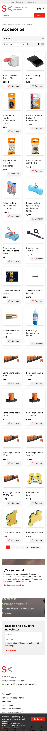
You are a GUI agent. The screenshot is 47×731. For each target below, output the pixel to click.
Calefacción (7, 694)
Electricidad (7, 701)
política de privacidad (25, 643)
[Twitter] (6, 608)
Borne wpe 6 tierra (34, 532)
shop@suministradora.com (15, 604)
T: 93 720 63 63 (9, 677)
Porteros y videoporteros (13, 698)
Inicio (4, 24)
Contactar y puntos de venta (26, 2)
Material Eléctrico (15, 24)
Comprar (15, 86)
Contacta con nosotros (13, 585)
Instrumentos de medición (13, 712)
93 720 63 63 (10, 599)
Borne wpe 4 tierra (11, 532)
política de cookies (10, 727)
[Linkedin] (6, 613)
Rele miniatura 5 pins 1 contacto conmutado (10, 205)
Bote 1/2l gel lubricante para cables (33, 333)
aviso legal (9, 645)
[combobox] (18, 15)
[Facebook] (16, 608)
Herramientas (7, 705)
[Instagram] (28, 608)
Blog (12, 2)
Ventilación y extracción (12, 709)
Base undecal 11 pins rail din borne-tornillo (11, 251)
